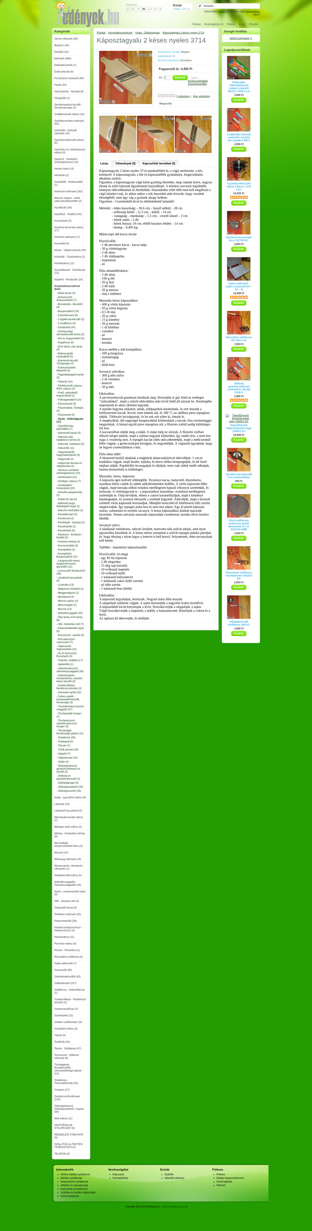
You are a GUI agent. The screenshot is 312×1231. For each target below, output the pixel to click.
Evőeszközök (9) (63, 71)
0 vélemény (183, 96)
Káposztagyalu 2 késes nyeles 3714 (183, 32)
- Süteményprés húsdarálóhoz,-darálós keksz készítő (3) (69, 678)
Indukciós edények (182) (68, 191)
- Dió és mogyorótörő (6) (70, 338)
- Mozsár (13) (64, 609)
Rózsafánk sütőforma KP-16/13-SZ (239, 339)
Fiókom (231, 24)
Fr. (133, 9)
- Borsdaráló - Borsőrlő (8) (69, 306)
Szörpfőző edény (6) (66, 1028)
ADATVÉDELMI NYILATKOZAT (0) (64, 1127)
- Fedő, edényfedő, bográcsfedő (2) (67, 394)
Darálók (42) (61, 51)
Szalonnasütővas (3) (66, 1008)
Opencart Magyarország (174, 1206)
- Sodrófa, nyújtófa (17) (69, 660)
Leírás (104, 163)
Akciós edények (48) (66, 38)
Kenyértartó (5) (63, 220)
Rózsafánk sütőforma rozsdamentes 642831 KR (238, 575)
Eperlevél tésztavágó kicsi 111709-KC (239, 239)
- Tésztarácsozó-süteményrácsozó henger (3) (66, 723)
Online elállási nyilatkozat (75, 1174)
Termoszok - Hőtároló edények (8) (66, 1057)
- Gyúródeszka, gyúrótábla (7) (65, 427)
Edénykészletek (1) (65, 65)
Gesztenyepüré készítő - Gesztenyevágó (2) (68, 106)
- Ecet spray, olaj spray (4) (69, 348)
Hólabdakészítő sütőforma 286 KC (239, 623)
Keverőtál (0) (61, 243)
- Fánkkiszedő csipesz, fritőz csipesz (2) (69, 387)
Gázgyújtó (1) (62, 98)
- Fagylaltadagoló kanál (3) (70, 376)
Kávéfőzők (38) (63, 207)
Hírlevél (220, 1185)
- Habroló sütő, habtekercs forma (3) (68, 438)
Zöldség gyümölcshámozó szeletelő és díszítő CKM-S (238, 388)
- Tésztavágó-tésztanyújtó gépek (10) (69, 732)
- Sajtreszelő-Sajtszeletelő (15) (66, 648)
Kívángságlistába (198, 81)
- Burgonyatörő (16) (67, 311)
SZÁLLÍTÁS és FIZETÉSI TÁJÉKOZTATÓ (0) (68, 1146)
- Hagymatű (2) (65, 459)
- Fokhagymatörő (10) (68, 399)
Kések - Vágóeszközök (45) (70, 250)
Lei (150, 9)
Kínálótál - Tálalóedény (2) (69, 256)
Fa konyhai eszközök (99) (69, 78)
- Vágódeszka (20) (67, 757)
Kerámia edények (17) (67, 236)
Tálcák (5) (60, 1035)
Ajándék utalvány (174, 1178)
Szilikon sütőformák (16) (68, 1022)
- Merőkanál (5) (65, 596)
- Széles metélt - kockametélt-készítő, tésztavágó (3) (68, 699)
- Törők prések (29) (67, 749)
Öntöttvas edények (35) (67, 914)
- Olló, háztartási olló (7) (70, 624)
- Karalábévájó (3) (66, 514)
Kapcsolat (118, 1174)
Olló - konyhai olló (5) (66, 901)
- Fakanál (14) (64, 381)
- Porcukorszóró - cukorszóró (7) (66, 641)
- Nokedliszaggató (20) (69, 613)
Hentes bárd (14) (64, 168)
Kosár (242, 24)
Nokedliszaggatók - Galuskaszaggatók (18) (67, 883)
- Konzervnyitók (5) (67, 545)
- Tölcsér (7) (63, 745)
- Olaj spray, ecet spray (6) (69, 619)
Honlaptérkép (120, 1178)
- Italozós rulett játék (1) (69, 510)
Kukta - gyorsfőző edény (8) (70, 797)
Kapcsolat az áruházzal (73, 1188)
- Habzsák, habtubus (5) (70, 443)
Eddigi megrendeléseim (230, 1178)
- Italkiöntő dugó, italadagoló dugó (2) (68, 505)
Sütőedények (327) (65, 983)
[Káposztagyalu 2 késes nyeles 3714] (125, 103)
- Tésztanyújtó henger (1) (69, 715)
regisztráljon (253, 11)
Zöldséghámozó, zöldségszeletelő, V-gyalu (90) (69, 1108)
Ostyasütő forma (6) (65, 907)
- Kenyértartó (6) (65, 530)
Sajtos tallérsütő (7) (65, 963)
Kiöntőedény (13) (64, 263)
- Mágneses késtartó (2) (70, 588)
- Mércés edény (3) (67, 600)
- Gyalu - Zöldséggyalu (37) (69, 420)
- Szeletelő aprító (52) (68, 692)
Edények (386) (62, 58)
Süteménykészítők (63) (67, 976)
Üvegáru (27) (62, 1089)
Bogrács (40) (61, 45)
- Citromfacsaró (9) (67, 315)
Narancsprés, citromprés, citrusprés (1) (68, 867)
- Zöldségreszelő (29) (68, 790)
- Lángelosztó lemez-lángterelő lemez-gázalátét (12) (68, 563)
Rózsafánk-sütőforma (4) (68, 956)
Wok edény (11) (63, 1118)
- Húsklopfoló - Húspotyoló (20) (65, 487)
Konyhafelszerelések (120, 32)
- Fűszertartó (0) (65, 414)
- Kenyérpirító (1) (66, 526)
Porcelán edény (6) (65, 943)
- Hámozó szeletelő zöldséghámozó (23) (68, 472)
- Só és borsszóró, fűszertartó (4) (66, 655)
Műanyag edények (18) (67, 859)
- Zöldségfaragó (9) (67, 782)
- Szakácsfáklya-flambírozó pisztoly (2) (69, 687)
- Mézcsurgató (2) (66, 604)
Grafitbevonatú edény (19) (69, 114)
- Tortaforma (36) (66, 737)
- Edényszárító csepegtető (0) (64, 355)
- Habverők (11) (65, 447)
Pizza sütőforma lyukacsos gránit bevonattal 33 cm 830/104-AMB (238, 525)
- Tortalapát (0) (64, 741)
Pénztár (253, 24)
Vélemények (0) (125, 163)
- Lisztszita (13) (65, 584)
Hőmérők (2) (61, 175)
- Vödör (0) (62, 761)
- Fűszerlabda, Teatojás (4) (69, 409)
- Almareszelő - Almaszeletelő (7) (66, 299)
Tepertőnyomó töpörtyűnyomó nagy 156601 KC (238, 428)
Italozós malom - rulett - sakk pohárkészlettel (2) (68, 200)
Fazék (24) (60, 84)
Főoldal (196, 24)
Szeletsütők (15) (63, 1015)
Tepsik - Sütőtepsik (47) (67, 1048)
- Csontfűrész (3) (66, 323)
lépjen (222, 11)
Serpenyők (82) (63, 970)
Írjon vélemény (201, 96)
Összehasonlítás (197, 84)
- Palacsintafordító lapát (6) (70, 630)
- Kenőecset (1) (65, 518)
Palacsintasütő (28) (65, 920)
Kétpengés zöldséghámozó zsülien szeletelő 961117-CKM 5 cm (239, 87)
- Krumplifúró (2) (65, 549)
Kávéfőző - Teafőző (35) (68, 214)
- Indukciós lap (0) (66, 499)
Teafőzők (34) (62, 1041)
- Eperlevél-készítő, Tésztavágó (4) (67, 362)
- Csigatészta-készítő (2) (70, 319)
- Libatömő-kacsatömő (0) (69, 579)
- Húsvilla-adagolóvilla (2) (69, 494)
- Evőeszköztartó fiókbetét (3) (66, 369)
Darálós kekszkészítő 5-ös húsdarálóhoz (239, 476)
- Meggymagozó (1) (67, 592)
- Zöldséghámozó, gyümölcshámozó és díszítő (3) (68, 768)
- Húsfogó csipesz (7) (68, 481)
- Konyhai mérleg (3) (68, 541)
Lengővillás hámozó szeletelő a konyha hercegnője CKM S (239, 137)
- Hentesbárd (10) (66, 477)
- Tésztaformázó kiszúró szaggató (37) (70, 708)
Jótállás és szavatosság (74, 1185)
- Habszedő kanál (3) (68, 432)
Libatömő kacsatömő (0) (68, 810)
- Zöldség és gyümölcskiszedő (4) (68, 777)
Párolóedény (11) (64, 937)
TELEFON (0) (62, 1153)
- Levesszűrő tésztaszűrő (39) (70, 572)
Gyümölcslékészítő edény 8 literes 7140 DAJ (239, 186)
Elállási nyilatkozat (71, 1178)
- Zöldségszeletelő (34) (69, 786)
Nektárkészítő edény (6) (68, 875)
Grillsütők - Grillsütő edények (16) (65, 132)
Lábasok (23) (62, 804)
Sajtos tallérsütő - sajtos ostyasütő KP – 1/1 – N (239, 286)
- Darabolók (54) (65, 327)
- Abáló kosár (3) (65, 293)
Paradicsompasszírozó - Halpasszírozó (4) (68, 929)
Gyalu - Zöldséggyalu (147, 32)
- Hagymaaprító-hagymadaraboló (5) (68, 453)
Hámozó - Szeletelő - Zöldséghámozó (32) (66, 161)
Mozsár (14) (61, 852)
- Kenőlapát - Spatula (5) (70, 522)
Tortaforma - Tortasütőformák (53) (66, 1082)
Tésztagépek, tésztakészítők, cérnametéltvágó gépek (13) (68, 1069)
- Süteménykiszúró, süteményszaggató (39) (70, 670)
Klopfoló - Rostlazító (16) (68, 279)
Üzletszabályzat (69, 1196)
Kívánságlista (224, 1181)
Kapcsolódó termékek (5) (159, 163)
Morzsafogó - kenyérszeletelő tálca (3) (68, 844)
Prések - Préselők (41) (67, 950)
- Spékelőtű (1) (64, 664)
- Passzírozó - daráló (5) (70, 635)
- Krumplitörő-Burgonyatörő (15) (66, 555)
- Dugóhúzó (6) (65, 342)
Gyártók (168, 1174)
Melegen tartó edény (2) (68, 826)
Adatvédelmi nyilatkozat (74, 1181)
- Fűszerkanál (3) (66, 403)
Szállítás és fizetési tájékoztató (78, 1192)
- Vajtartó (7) (63, 753)
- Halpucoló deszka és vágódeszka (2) (69, 465)
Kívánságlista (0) (213, 24)
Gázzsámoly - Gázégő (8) (69, 91)
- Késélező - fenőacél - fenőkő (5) (69, 536)
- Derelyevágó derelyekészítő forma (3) (70, 333)
